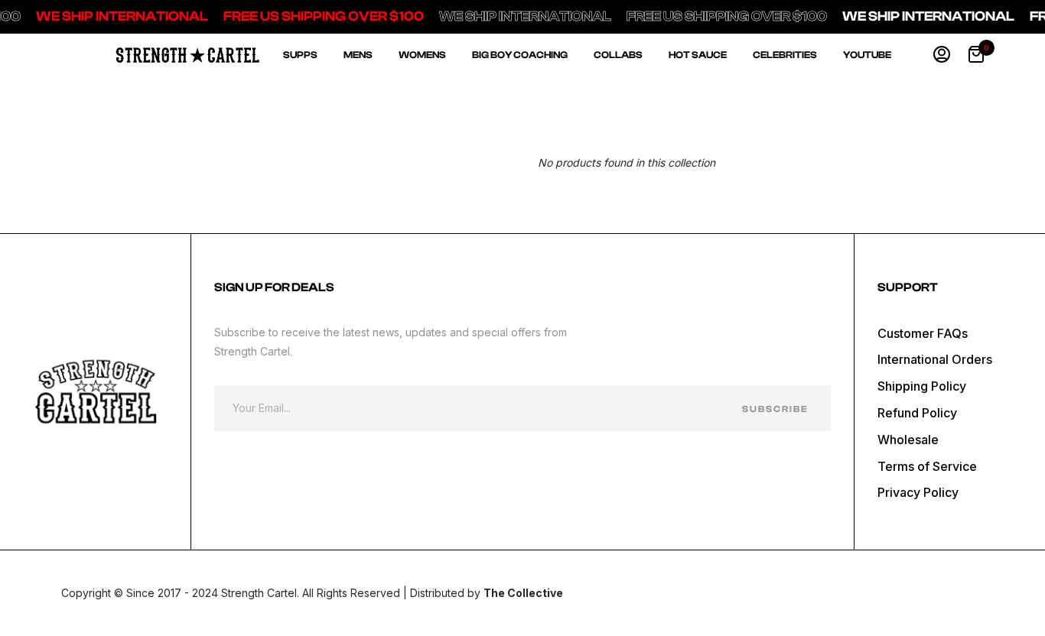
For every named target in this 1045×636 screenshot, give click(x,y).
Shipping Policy (921, 386)
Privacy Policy (918, 492)
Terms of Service (927, 466)
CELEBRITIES (785, 55)
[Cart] (976, 55)
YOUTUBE (867, 55)
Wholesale (908, 439)
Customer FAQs (922, 333)
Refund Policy (917, 412)
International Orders (934, 359)
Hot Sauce (698, 55)
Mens (358, 55)
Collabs (618, 55)
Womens (422, 55)
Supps (300, 55)
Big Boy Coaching (520, 55)
